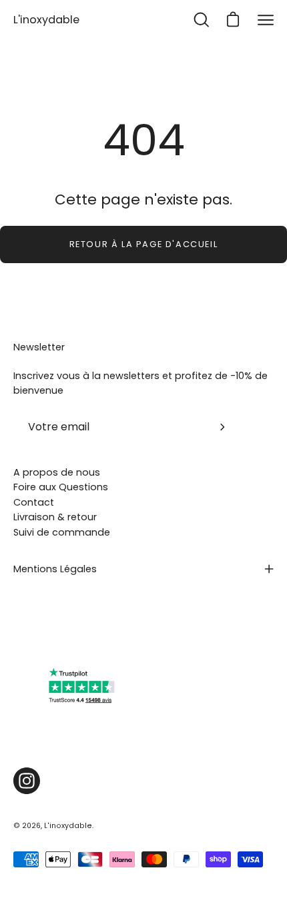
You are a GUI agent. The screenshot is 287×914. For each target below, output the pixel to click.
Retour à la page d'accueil (143, 244)
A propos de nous (56, 472)
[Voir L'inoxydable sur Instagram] (26, 780)
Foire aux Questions (60, 487)
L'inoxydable (46, 20)
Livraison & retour (55, 517)
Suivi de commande (61, 532)
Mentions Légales (55, 569)
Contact (33, 502)
